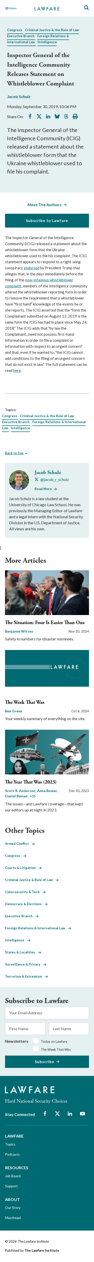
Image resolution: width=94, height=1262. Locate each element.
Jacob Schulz (19, 96)
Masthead (13, 1217)
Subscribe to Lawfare (47, 220)
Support (11, 1186)
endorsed (31, 268)
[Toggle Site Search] (86, 8)
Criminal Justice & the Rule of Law (52, 30)
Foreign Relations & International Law (36, 928)
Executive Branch (21, 36)
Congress (14, 30)
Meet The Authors (45, 204)
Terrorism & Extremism (25, 976)
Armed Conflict (18, 844)
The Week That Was (24, 702)
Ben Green (13, 711)
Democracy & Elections (25, 904)
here (17, 370)
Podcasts (12, 1154)
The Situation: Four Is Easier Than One (45, 623)
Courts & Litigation (22, 868)
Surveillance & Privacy (24, 964)
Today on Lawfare (54, 1041)
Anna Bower (47, 791)
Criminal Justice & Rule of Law (30, 880)
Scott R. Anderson (20, 791)
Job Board (13, 1176)
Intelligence (47, 42)
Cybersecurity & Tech (24, 892)
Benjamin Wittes (19, 631)
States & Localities (21, 952)
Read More (43, 489)
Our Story (13, 1207)
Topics (10, 1144)
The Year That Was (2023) (31, 782)
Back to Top (14, 453)
